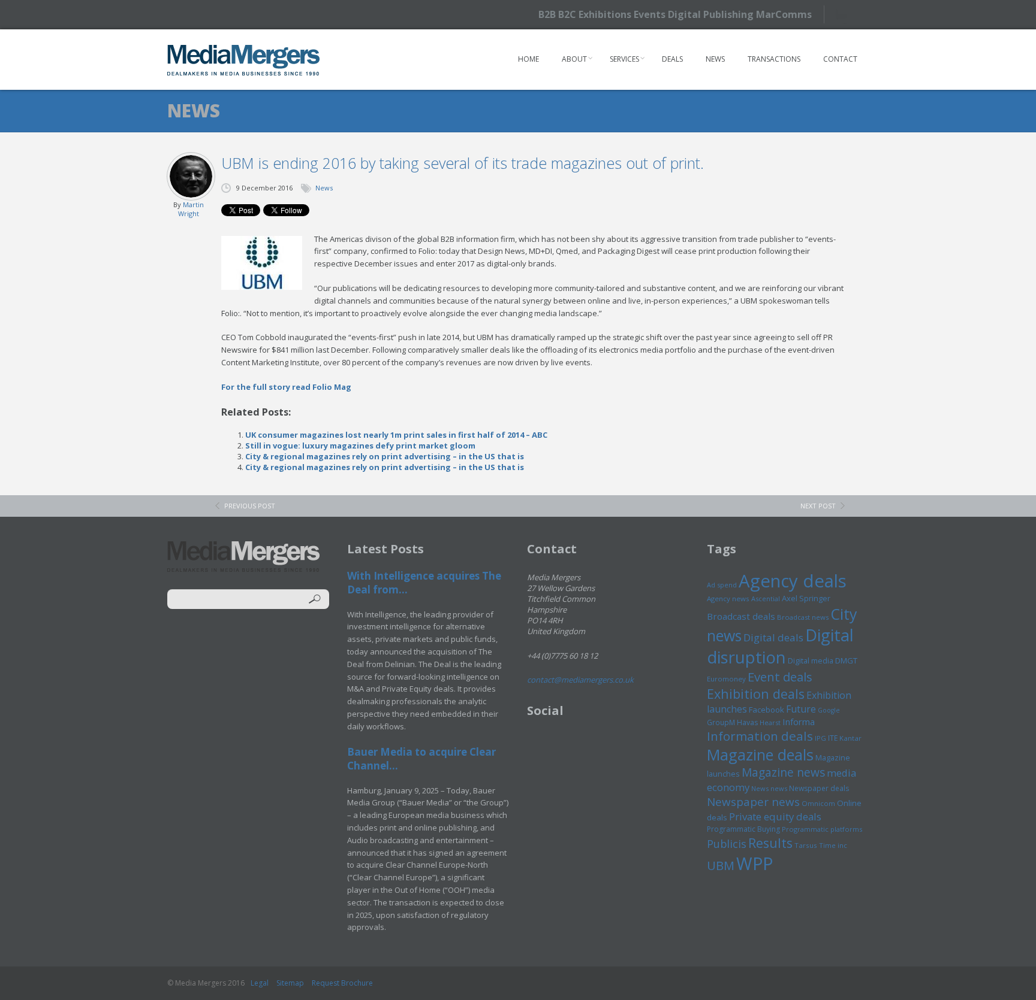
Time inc (833, 845)
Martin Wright (191, 209)
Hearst (770, 722)
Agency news (728, 598)
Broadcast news (803, 617)
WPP (754, 863)
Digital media (810, 660)
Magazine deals (760, 754)
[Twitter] (846, 14)
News (715, 59)
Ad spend (722, 584)
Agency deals (793, 581)
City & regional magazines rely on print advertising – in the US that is (384, 456)
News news (769, 788)
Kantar (850, 738)
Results (770, 842)
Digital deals (773, 637)
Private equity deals (775, 816)
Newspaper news (753, 802)
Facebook (766, 709)
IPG (820, 738)
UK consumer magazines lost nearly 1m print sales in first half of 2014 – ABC (396, 434)
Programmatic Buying (743, 829)
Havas (747, 722)
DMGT (846, 660)
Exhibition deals (756, 693)
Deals (672, 59)
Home (528, 59)
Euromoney (726, 678)
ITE (833, 738)
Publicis (726, 844)
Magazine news (783, 772)
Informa (798, 722)
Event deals (780, 676)
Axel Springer (806, 598)
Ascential (765, 598)
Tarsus (805, 845)
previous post (249, 505)
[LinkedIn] (867, 13)
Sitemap (290, 983)
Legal (260, 983)
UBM (720, 865)
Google (829, 710)
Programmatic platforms (822, 829)
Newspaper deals (819, 788)
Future (801, 709)
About (574, 59)
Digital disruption (780, 646)
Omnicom (818, 803)
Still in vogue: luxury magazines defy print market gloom (360, 445)
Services (624, 59)
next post (818, 505)
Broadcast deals (741, 616)
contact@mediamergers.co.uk (580, 679)
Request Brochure (342, 983)
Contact (840, 59)
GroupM (721, 722)
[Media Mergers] (243, 59)
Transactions (774, 59)
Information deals (760, 736)
